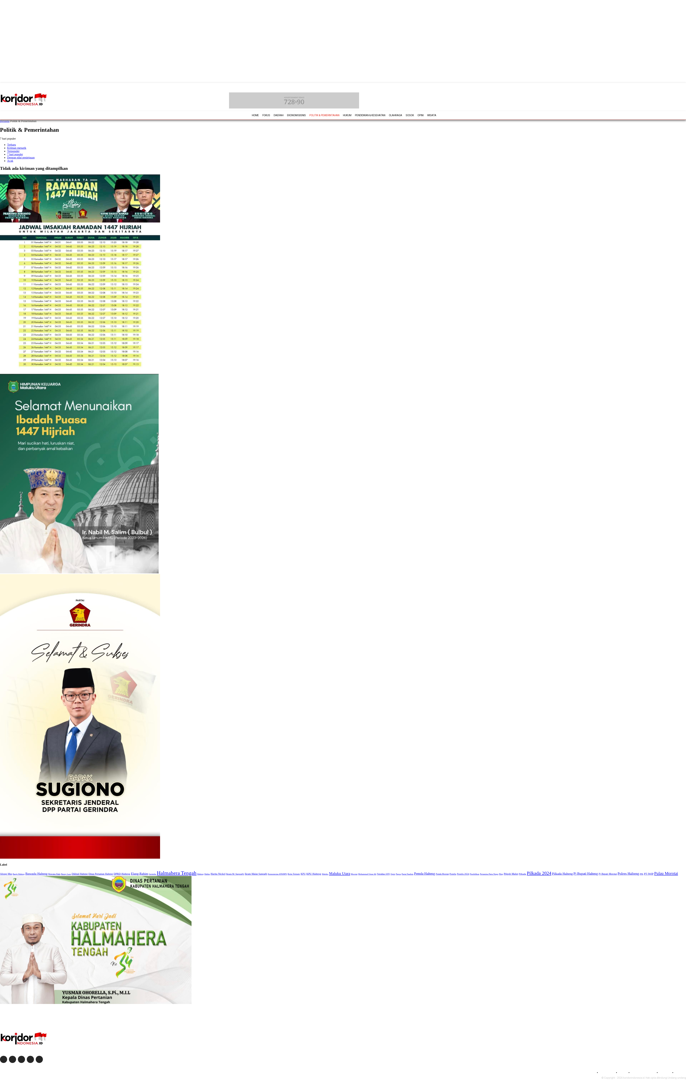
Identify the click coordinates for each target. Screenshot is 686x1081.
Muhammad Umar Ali (367, 874)
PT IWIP (648, 873)
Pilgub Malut (511, 873)
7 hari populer (15, 154)
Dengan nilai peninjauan (21, 157)
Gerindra (152, 874)
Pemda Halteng (424, 873)
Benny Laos (66, 874)
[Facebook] (3, 1059)
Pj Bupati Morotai (608, 873)
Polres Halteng (628, 873)
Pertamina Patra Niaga (489, 874)
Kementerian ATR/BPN (277, 874)
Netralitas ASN (383, 874)
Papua (398, 874)
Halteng (200, 874)
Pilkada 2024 (539, 873)
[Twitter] (21, 1059)
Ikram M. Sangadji (235, 874)
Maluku (325, 874)
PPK (641, 874)
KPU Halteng (313, 873)
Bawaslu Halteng (36, 873)
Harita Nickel (218, 873)
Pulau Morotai (666, 873)
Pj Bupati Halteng (585, 873)
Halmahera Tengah (177, 873)
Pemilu (452, 874)
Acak (10, 160)
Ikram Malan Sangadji (256, 873)
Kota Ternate (294, 874)
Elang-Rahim (139, 873)
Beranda (4, 121)
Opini (393, 874)
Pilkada (522, 874)
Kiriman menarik (16, 147)
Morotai (354, 874)
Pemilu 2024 (463, 874)
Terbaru (11, 144)
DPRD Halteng (122, 873)
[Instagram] (12, 1059)
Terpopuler (13, 151)
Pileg (501, 874)
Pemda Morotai (442, 874)
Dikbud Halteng (80, 874)
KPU (303, 873)
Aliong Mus (6, 874)
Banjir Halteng (19, 874)
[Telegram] (30, 1059)
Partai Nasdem (407, 874)
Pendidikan (474, 874)
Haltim (207, 874)
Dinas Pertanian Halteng (100, 874)
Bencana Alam (54, 874)
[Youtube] (39, 1059)
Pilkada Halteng (562, 873)
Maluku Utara (339, 873)
